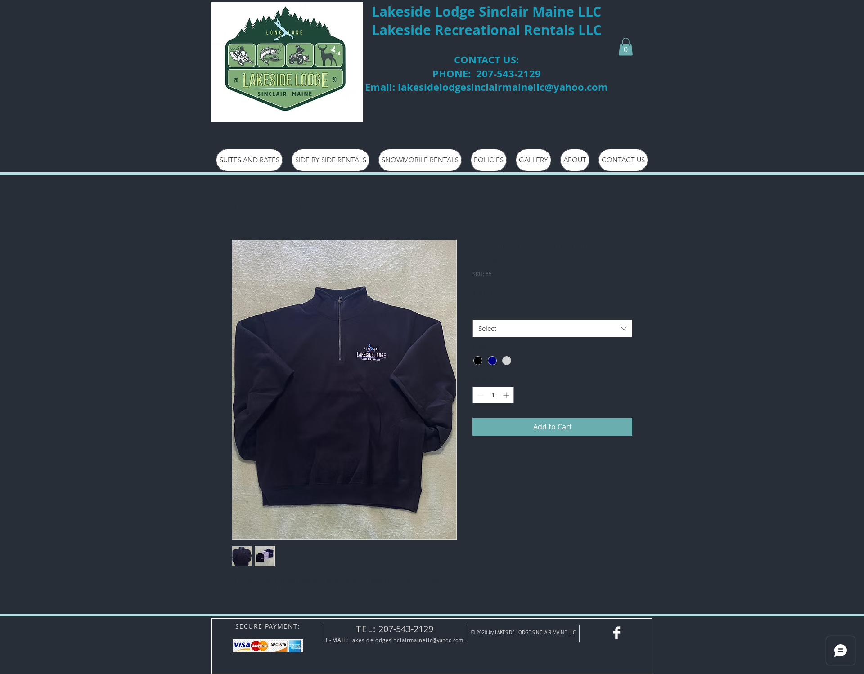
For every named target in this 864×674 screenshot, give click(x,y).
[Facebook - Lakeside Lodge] (616, 632)
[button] (625, 46)
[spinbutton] (493, 395)
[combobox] (552, 328)
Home (242, 207)
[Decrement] (479, 395)
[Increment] (507, 395)
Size (481, 311)
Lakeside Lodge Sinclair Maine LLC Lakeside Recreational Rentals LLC (487, 20)
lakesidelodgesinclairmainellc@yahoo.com (503, 87)
